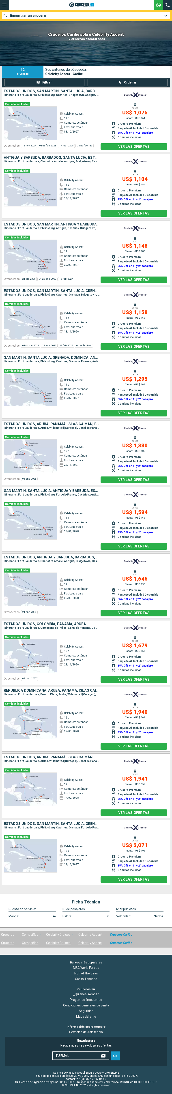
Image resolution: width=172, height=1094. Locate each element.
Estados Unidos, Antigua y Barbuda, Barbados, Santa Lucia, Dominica (52, 557)
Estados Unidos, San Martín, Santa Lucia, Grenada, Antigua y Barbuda (52, 824)
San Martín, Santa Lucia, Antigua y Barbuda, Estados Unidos (52, 491)
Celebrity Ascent (90, 934)
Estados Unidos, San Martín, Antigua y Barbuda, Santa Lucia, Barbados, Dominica (52, 224)
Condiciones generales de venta (86, 1005)
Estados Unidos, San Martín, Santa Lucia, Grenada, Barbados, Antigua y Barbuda (52, 291)
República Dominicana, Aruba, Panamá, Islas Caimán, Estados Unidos (52, 690)
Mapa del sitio (86, 1016)
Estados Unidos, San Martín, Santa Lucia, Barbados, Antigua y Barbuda (52, 91)
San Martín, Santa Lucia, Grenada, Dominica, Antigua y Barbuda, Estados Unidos (52, 357)
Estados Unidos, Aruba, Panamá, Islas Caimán (48, 757)
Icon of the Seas (86, 973)
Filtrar (47, 82)
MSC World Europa (86, 968)
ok (115, 1056)
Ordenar (130, 82)
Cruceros (7, 934)
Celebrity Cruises (58, 934)
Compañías (30, 934)
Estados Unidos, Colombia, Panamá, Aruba (45, 624)
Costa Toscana (86, 979)
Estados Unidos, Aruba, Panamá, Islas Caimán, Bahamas (52, 424)
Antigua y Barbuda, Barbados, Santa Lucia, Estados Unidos (52, 157)
